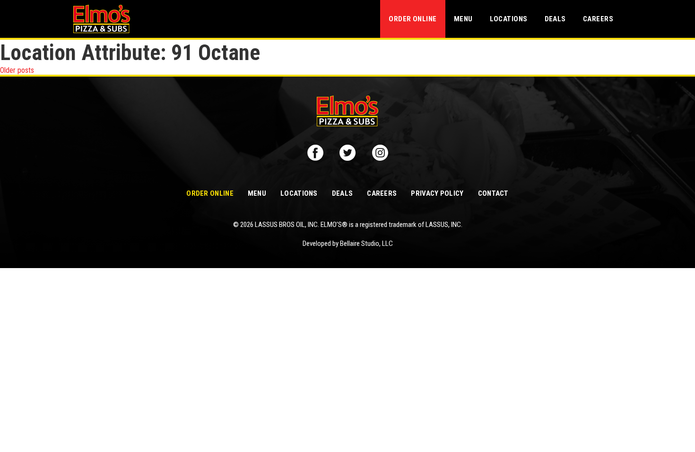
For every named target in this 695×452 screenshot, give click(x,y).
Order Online (412, 19)
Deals (555, 19)
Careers (598, 19)
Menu (463, 19)
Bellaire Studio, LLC (366, 243)
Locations (509, 19)
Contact (493, 193)
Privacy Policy (437, 193)
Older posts (17, 70)
